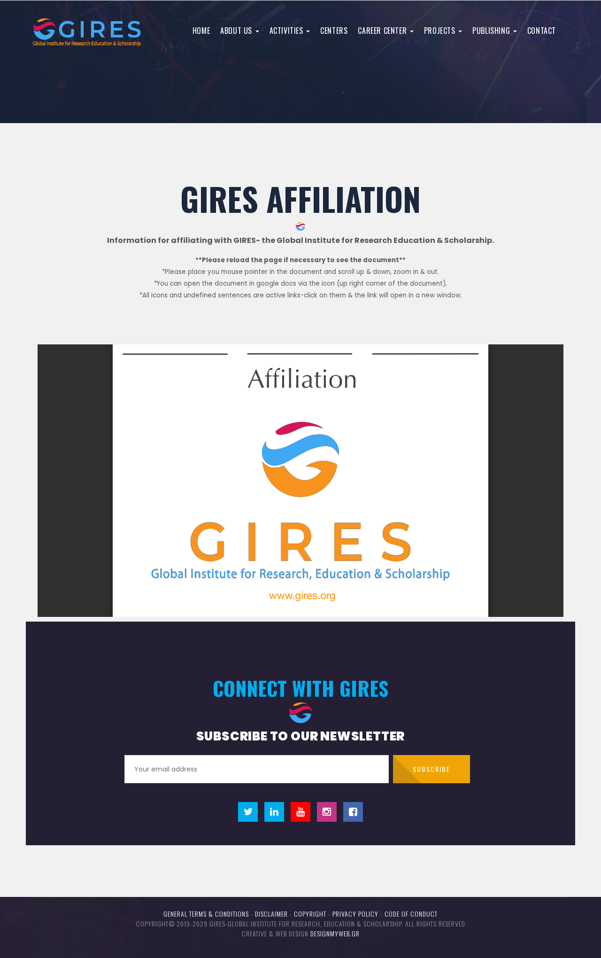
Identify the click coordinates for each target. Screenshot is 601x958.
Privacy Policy (355, 914)
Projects (440, 30)
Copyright (310, 914)
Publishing (492, 30)
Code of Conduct (411, 914)
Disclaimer (271, 914)
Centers (333, 30)
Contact (541, 30)
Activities (288, 30)
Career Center (383, 30)
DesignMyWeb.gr (335, 933)
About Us (237, 30)
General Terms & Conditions (206, 914)
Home (201, 30)
